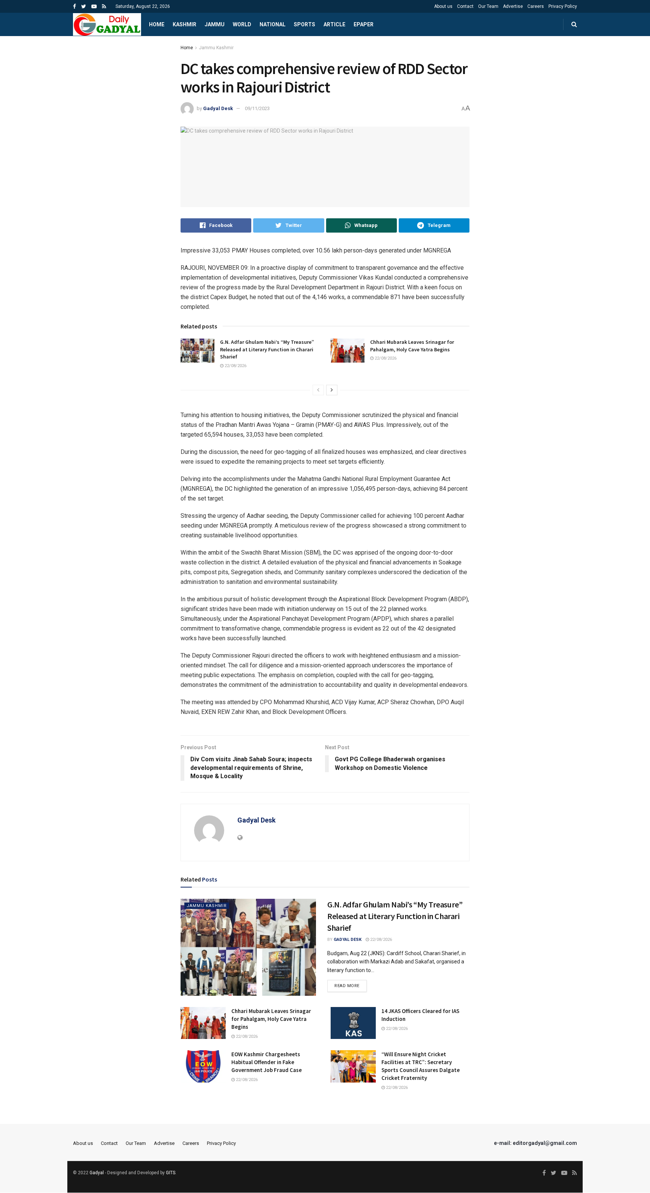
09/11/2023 (257, 108)
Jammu (215, 24)
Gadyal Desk (218, 108)
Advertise (513, 6)
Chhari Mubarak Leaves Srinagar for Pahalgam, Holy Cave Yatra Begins (412, 346)
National (273, 24)
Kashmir (184, 24)
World (242, 24)
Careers (535, 6)
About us (443, 6)
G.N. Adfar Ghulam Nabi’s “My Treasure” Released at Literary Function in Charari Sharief (267, 349)
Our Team (488, 6)
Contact (465, 6)
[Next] (331, 390)
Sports (304, 24)
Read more (347, 985)
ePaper (364, 24)
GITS (170, 1172)
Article (334, 24)
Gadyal (97, 1172)
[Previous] (318, 390)
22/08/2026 (234, 365)
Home (156, 24)
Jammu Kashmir (216, 47)
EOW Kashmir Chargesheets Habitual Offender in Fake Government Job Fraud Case (266, 1062)
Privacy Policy (562, 6)
